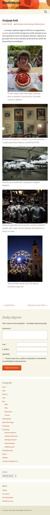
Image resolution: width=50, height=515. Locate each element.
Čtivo (4, 387)
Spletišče (6, 354)
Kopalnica (8, 305)
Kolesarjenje (6, 419)
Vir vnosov (6, 494)
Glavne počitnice (10, 432)
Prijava (4, 490)
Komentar (7, 328)
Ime (4, 344)
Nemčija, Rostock (11, 440)
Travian (7, 415)
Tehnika (5, 458)
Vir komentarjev (7, 497)
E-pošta (6, 349)
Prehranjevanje (7, 450)
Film (3, 398)
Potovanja (5, 429)
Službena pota (39, 24)
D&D (6, 404)
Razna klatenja (29, 24)
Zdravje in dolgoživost (10, 461)
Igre (3, 401)
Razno (4, 454)
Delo (3, 391)
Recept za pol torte (38, 305)
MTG (6, 408)
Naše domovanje (8, 422)
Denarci (5, 394)
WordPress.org (7, 501)
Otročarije (19, 24)
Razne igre (8, 412)
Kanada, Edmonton (11, 436)
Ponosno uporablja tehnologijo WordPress (17, 510)
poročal (5, 33)
